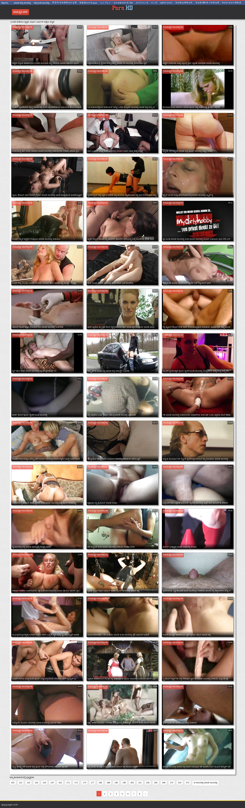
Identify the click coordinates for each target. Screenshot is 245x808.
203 (132, 782)
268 (163, 782)
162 (60, 782)
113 (20, 782)
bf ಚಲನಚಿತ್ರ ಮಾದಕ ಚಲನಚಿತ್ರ (205, 782)
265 (156, 782)
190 (116, 782)
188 (108, 782)
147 (52, 782)
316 (179, 782)
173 (76, 782)
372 (187, 782)
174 (84, 782)
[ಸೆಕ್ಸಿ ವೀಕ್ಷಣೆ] (122, 12)
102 (12, 782)
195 (124, 782)
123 (28, 782)
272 (171, 782)
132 (36, 782)
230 (148, 782)
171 (68, 782)
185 (100, 782)
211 (140, 782)
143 (44, 782)
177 (92, 782)
